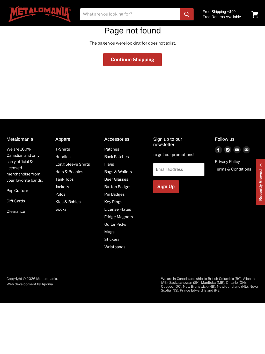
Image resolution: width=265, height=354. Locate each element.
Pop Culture (17, 190)
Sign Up (166, 186)
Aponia (47, 284)
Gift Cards (15, 201)
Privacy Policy (227, 161)
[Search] (187, 14)
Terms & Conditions (233, 169)
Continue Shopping (132, 59)
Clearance (15, 211)
